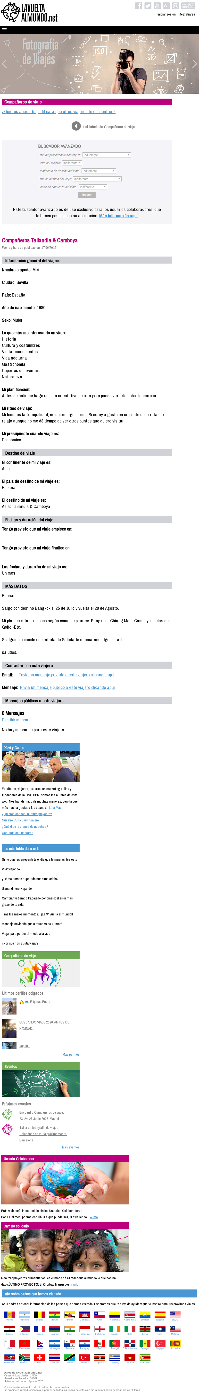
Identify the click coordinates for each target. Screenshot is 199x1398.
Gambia (54, 1334)
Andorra (9, 1320)
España (160, 1320)
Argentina (24, 1320)
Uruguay (115, 1362)
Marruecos (24, 1348)
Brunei (69, 1320)
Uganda (100, 1362)
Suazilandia (9, 1362)
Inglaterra (100, 1334)
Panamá (70, 1348)
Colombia (115, 1320)
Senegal (145, 1348)
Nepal (39, 1348)
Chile (99, 1320)
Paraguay (85, 1348)
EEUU (175, 1320)
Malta (9, 1348)
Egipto (9, 1334)
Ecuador (145, 1320)
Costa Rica (130, 1320)
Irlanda (114, 1334)
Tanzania (69, 1362)
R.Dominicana (130, 1348)
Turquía (85, 1362)
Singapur (160, 1348)
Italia (129, 1334)
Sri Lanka (175, 1348)
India (69, 1334)
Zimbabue (145, 1362)
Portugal (115, 1348)
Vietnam (130, 1362)
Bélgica (39, 1320)
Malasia (175, 1334)
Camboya (85, 1320)
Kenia (145, 1334)
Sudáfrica (24, 1362)
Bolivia (54, 1320)
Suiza (39, 1362)
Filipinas (24, 1334)
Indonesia (85, 1334)
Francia (39, 1334)
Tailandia (54, 1362)
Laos (160, 1334)
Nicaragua (55, 1348)
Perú (100, 1348)
